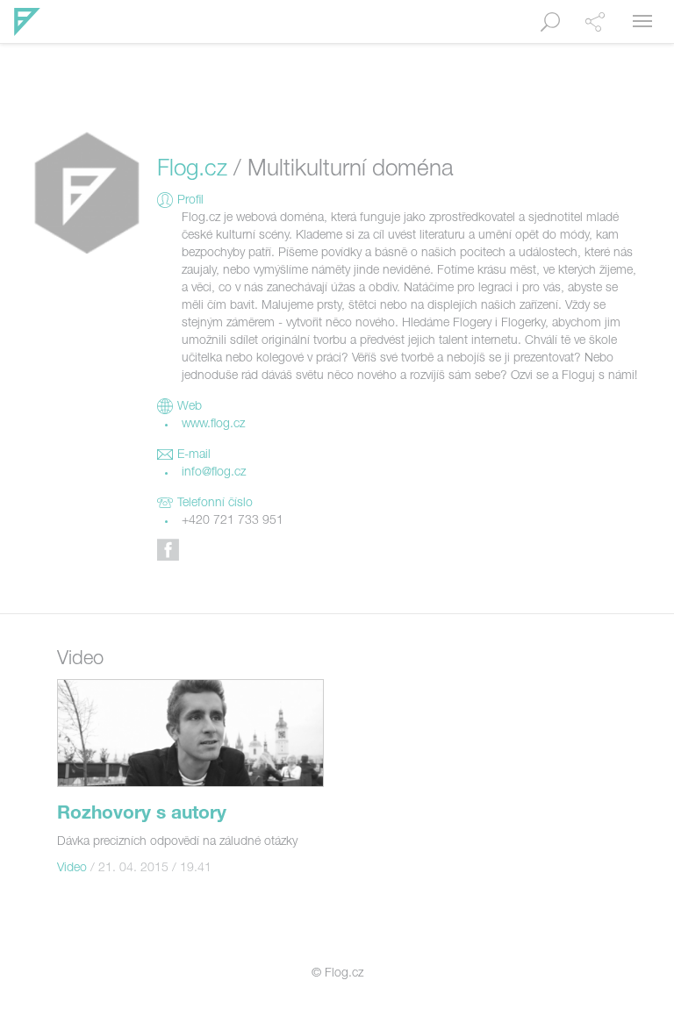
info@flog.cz (214, 473)
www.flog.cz (213, 425)
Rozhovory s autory (141, 814)
